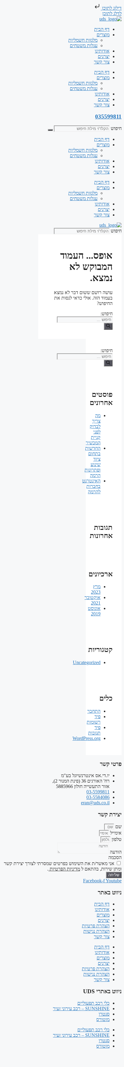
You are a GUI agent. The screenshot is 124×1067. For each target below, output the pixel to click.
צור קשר (102, 61)
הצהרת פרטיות (96, 925)
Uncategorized (87, 662)
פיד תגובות (94, 730)
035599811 (108, 116)
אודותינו (102, 51)
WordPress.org (87, 738)
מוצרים (103, 34)
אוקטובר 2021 (93, 600)
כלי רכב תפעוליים (93, 1003)
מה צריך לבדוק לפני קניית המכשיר (93, 429)
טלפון (116, 839)
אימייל (115, 832)
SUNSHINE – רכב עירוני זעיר (81, 1008)
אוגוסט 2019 (94, 611)
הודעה (115, 852)
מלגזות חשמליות (83, 40)
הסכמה (115, 857)
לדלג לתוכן (112, 13)
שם (118, 826)
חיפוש (116, 128)
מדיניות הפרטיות (64, 868)
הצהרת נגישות (96, 931)
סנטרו (104, 1014)
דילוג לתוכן (111, 8)
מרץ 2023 (96, 589)
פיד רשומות (94, 719)
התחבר (94, 711)
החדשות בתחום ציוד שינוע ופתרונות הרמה (93, 462)
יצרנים (104, 56)
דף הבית (102, 29)
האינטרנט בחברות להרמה (91, 486)
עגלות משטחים (84, 45)
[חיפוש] (50, 130)
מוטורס (103, 1019)
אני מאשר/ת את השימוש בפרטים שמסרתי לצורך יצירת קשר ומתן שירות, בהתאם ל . (63, 866)
